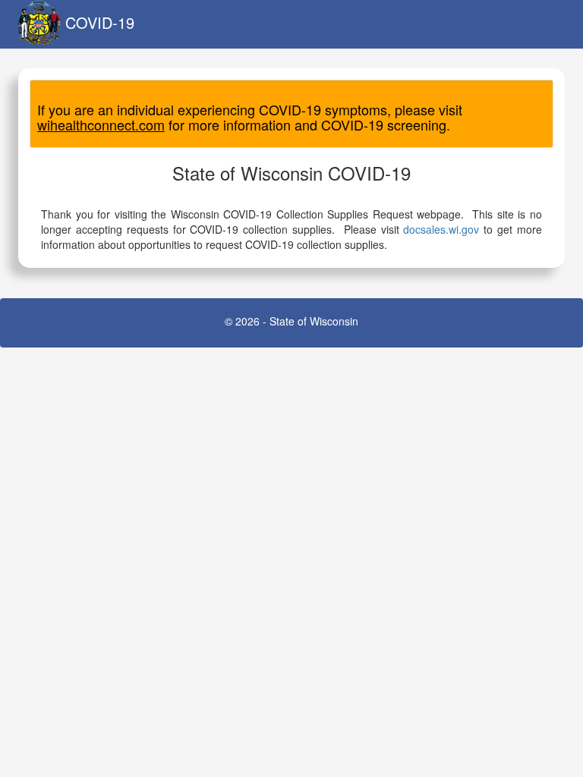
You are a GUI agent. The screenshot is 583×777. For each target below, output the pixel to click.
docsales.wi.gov (441, 229)
